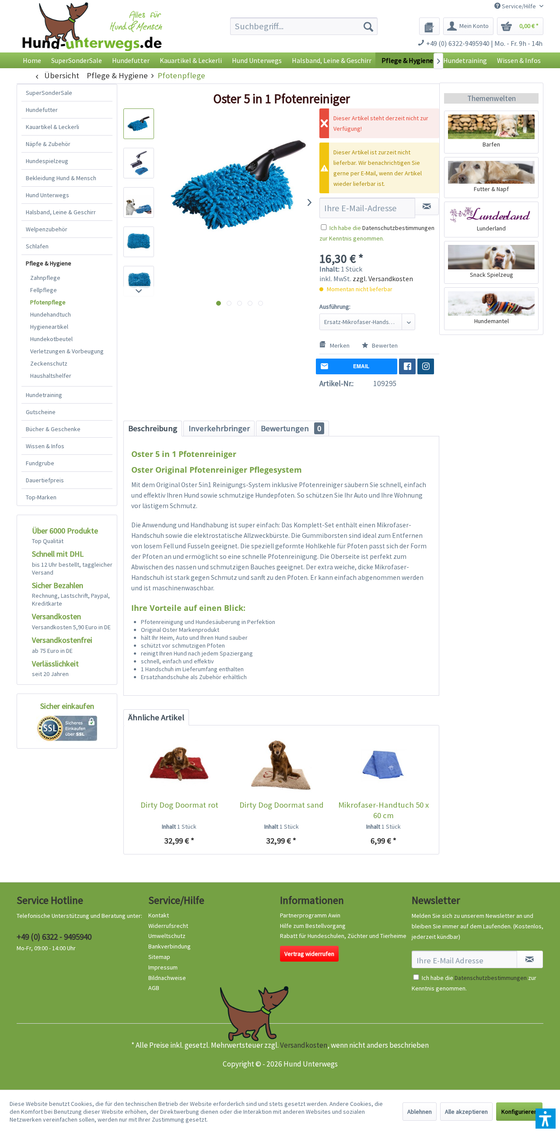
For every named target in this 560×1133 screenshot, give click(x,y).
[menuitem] (304, 26)
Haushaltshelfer (50, 376)
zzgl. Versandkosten (383, 278)
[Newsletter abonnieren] (530, 959)
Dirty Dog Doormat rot (179, 805)
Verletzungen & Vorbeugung (67, 351)
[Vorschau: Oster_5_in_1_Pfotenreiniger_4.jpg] (138, 242)
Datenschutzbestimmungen (398, 228)
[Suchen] (368, 26)
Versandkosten (303, 1045)
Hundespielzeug (47, 161)
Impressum (163, 967)
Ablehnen (419, 1112)
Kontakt (158, 915)
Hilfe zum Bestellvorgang (313, 926)
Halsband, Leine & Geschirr (61, 212)
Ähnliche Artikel (156, 717)
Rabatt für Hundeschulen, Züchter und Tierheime (343, 936)
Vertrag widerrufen (309, 954)
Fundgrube (40, 463)
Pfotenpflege (48, 302)
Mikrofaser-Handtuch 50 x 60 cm (383, 810)
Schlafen (37, 246)
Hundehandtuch (50, 314)
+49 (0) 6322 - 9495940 (54, 936)
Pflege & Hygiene (48, 263)
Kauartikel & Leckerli (52, 127)
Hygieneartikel (49, 327)
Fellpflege (43, 290)
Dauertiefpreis (45, 480)
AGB (153, 988)
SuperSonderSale (49, 93)
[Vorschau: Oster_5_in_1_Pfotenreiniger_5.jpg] (138, 281)
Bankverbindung (169, 946)
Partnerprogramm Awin (310, 915)
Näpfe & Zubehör (48, 144)
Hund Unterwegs (47, 195)
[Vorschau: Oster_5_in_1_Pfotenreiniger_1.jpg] (138, 123)
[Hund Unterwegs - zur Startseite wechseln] (92, 34)
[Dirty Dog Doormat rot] (179, 764)
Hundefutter (42, 110)
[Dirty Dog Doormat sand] (281, 764)
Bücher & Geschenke (53, 429)
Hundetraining (44, 395)
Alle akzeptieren (466, 1112)
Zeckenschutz (48, 363)
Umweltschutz (167, 936)
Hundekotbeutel (51, 339)
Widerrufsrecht (168, 926)
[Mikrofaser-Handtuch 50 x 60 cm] (383, 764)
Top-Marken (41, 497)
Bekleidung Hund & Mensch (61, 178)
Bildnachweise (167, 978)
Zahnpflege (45, 278)
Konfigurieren (519, 1112)
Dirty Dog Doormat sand (281, 805)
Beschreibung (152, 428)
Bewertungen (291, 428)
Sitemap (159, 957)
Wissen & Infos (45, 446)
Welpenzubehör (46, 229)
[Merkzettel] (429, 26)
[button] (546, 1119)
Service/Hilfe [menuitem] (518, 6)
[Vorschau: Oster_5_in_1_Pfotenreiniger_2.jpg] (138, 163)
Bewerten (384, 345)
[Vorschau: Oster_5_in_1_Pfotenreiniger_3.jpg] (138, 202)
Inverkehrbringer (219, 428)
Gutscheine (41, 412)
